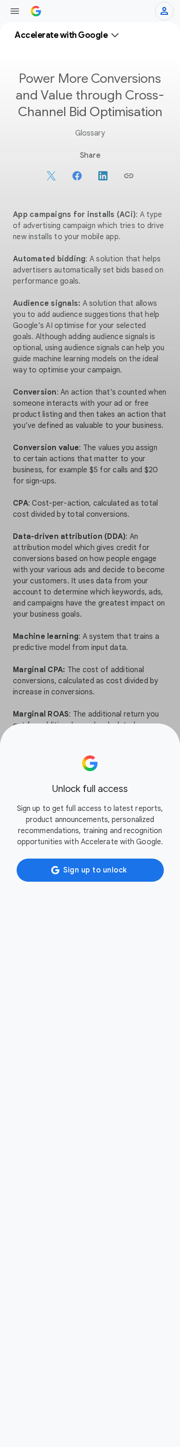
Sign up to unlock (95, 870)
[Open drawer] (14, 11)
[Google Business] (36, 11)
